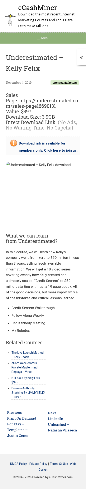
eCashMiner (37, 7)
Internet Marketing (65, 82)
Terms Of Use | (60, 464)
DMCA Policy (18, 464)
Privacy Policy (38, 464)
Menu (44, 38)
